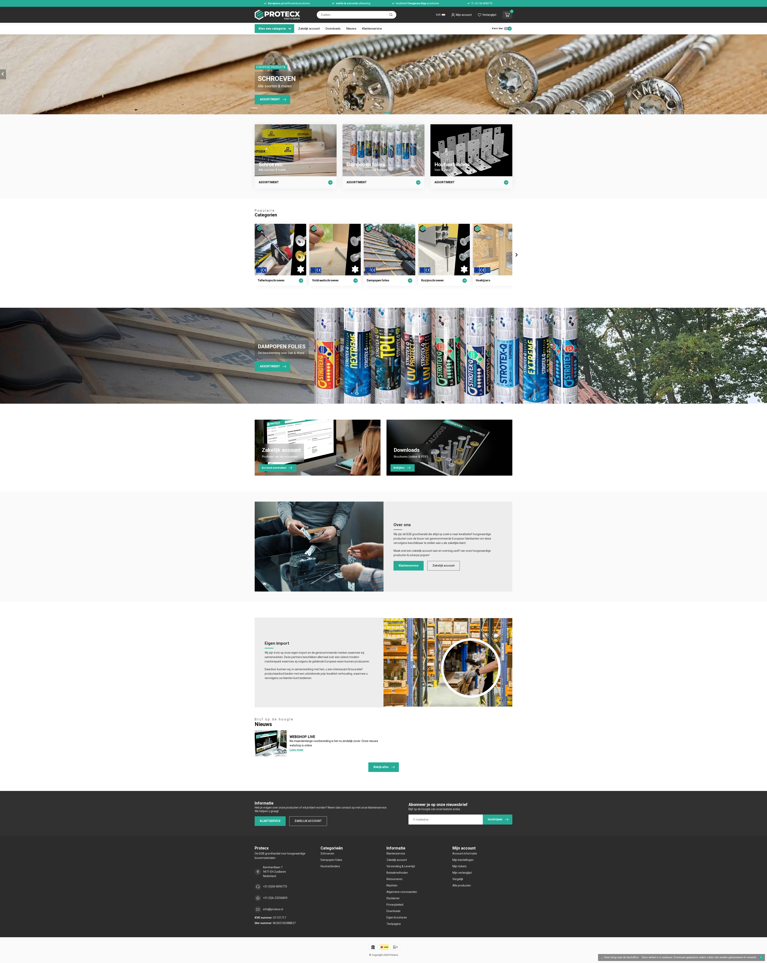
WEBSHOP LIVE (302, 737)
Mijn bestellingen (463, 859)
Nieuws (351, 28)
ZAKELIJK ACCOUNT (308, 821)
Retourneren (394, 879)
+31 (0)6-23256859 (275, 897)
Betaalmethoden (397, 872)
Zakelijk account (309, 28)
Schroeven (327, 853)
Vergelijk (457, 879)
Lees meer (297, 749)
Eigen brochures (396, 917)
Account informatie (464, 853)
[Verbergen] (761, 957)
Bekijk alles (381, 767)
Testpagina (393, 923)
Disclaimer (393, 898)
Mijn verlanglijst (462, 872)
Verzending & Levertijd (400, 866)
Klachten (391, 885)
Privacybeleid (394, 904)
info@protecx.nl (273, 909)
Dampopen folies (331, 859)
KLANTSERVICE (270, 821)
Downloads (333, 28)
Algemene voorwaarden (401, 891)
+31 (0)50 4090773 (275, 886)
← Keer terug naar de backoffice (620, 957)
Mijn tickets (459, 866)
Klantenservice (372, 28)
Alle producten (461, 885)
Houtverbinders (330, 866)
